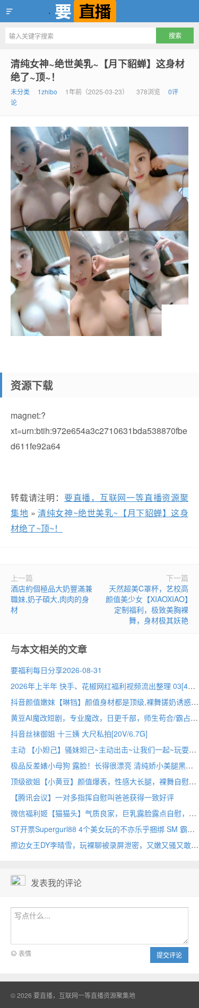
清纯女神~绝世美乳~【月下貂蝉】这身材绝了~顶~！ (98, 70)
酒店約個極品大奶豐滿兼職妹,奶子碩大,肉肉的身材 (51, 599)
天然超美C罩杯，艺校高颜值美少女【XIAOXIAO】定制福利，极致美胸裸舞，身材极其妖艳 (147, 604)
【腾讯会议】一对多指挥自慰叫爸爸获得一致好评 (92, 797)
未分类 (20, 91)
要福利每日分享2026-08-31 (56, 670)
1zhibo (47, 91)
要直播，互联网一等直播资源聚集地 (99, 11)
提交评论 (169, 954)
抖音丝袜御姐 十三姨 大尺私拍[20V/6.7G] (79, 733)
